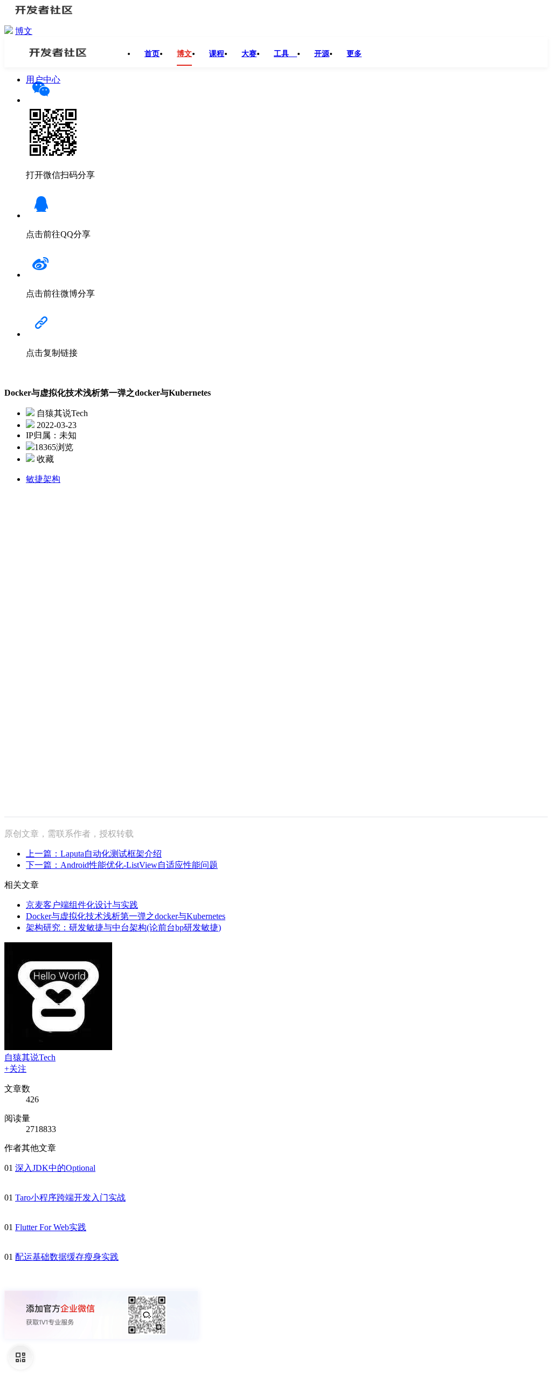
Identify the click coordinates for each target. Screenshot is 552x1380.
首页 (152, 54)
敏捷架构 (43, 479)
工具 (285, 54)
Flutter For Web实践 (50, 1227)
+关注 (15, 1068)
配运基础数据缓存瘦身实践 (67, 1256)
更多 (354, 54)
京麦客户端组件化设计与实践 (82, 904)
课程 (216, 54)
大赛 (249, 54)
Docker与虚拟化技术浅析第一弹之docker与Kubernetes (125, 916)
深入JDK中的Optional (55, 1167)
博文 (23, 31)
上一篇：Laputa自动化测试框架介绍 (94, 853)
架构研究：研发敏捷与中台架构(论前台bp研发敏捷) (123, 927)
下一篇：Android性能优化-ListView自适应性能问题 (122, 865)
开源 (321, 54)
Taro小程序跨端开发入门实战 (70, 1197)
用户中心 (43, 79)
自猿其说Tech (30, 1057)
